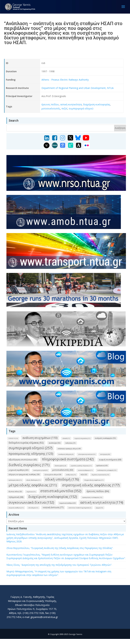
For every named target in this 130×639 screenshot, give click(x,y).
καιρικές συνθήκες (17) (16, 508)
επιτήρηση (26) (105, 454)
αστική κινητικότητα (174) (101, 502)
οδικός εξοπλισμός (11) (33, 480)
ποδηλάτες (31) (70, 443)
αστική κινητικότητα (71, 104)
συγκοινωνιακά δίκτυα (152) (31, 502)
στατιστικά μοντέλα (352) (60, 491)
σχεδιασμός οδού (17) (15, 480)
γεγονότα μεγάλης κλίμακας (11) (81, 465)
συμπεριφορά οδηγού (81, 108)
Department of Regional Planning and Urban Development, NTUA (77, 88)
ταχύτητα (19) (31, 491)
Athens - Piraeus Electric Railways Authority (65, 79)
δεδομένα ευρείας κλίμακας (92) (26, 442)
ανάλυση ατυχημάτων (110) (40, 438)
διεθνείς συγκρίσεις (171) (29, 465)
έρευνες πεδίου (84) (98, 491)
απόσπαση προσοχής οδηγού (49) (69, 448)
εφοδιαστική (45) (101, 465)
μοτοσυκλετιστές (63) (62, 470)
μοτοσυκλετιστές (50, 108)
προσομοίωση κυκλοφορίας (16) (92, 497)
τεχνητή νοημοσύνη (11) (82, 438)
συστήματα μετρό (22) (40, 470)
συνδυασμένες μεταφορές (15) (106, 470)
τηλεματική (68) (16, 497)
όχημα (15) (99, 508)
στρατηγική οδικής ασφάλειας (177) (91, 485)
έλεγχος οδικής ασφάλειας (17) (93, 480)
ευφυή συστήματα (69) (110, 459)
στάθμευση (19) (71, 474)
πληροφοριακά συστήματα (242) (68, 459)
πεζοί (64, 108)
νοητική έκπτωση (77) (53, 507)
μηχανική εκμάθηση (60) (18, 470)
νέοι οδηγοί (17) (33, 508)
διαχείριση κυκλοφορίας (96, 104)
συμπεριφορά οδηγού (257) (30, 448)
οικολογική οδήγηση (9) (65, 454)
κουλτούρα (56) (54, 443)
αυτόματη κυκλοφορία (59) (105, 438)
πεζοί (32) (84, 474)
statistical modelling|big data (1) (79, 508)
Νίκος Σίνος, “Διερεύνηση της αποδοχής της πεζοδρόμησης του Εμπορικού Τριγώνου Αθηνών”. (59, 564)
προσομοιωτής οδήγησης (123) (31, 454)
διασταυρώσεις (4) (60, 465)
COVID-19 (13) (13, 438)
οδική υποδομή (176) (62, 479)
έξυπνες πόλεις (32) (15, 491)
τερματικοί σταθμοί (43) (67, 503)
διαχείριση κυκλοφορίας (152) (52, 496)
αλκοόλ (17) (66, 438)
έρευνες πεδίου (50, 104)
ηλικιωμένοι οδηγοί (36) (53, 474)
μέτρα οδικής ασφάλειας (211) (33, 485)
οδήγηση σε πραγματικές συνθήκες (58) (24, 474)
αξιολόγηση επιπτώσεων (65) (23, 459)
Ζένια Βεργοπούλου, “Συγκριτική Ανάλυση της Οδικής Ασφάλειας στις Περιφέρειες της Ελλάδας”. (59, 548)
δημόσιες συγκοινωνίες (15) (100, 474)
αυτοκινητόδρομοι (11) (85, 470)
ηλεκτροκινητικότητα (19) (86, 454)
